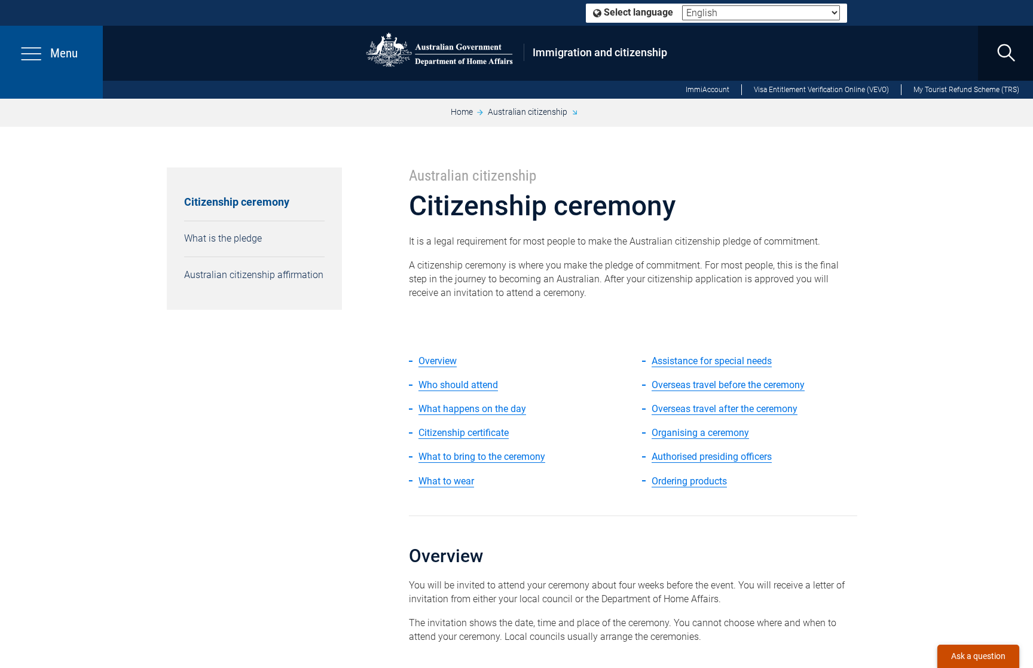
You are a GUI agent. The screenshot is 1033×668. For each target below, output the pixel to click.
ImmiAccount (707, 90)
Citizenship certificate (463, 432)
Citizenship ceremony (236, 202)
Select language (637, 12)
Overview (437, 361)
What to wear (446, 481)
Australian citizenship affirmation (253, 274)
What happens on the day (472, 408)
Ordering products (689, 481)
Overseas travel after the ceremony (724, 408)
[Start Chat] (978, 656)
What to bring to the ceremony (481, 456)
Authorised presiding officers (712, 456)
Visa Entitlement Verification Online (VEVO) (821, 90)
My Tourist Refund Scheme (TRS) (966, 90)
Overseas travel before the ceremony (728, 385)
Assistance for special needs (712, 361)
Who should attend (458, 385)
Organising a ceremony (700, 432)
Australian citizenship (527, 112)
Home (462, 112)
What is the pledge (223, 238)
